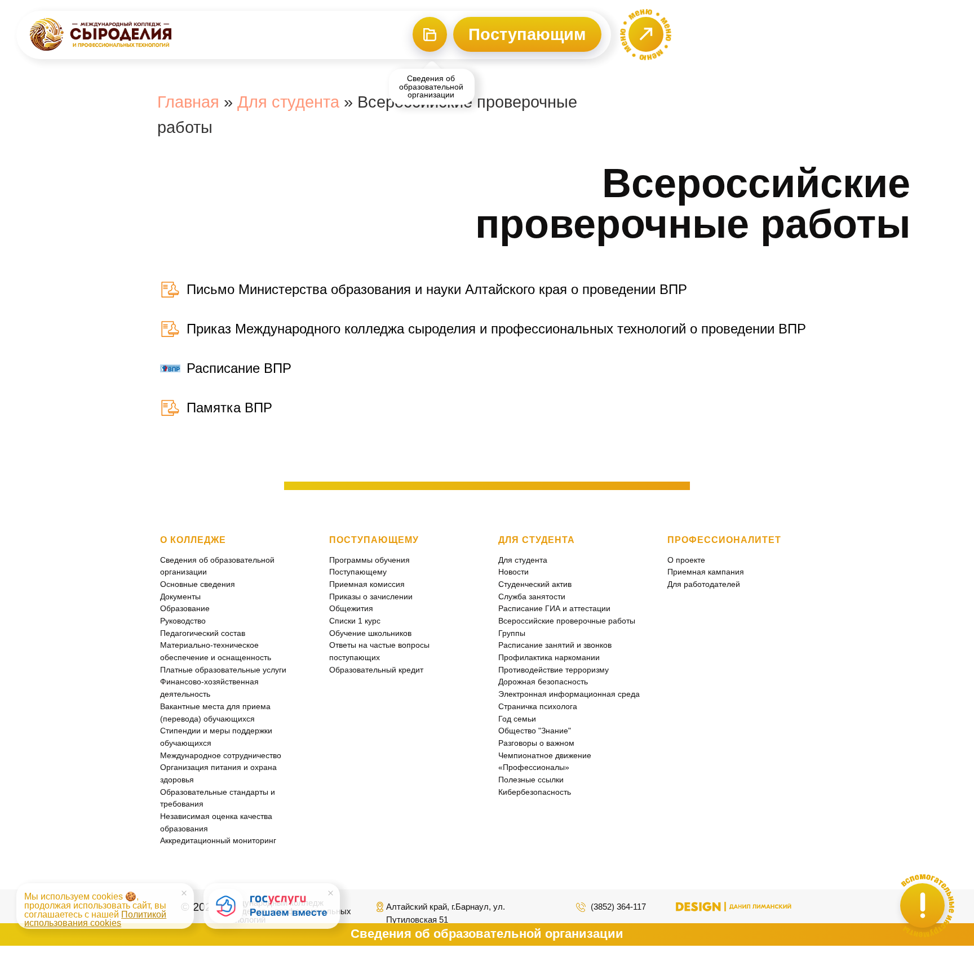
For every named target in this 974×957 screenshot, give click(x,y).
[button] (645, 34)
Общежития (351, 608)
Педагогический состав (202, 633)
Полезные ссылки (531, 779)
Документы (180, 596)
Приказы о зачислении (371, 596)
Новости (513, 571)
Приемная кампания (705, 571)
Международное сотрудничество (220, 755)
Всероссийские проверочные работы (566, 620)
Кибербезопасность (534, 791)
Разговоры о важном (536, 742)
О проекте (686, 559)
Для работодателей (703, 584)
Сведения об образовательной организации (487, 934)
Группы (511, 633)
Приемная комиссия (367, 584)
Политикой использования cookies (95, 919)
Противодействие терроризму (553, 669)
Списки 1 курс (354, 620)
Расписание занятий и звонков (555, 644)
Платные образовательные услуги (223, 669)
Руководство (183, 620)
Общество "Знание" (534, 730)
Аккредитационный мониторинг (218, 840)
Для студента (288, 102)
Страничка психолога (537, 706)
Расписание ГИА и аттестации (554, 608)
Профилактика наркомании (549, 657)
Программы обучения (369, 559)
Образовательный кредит (376, 669)
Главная (188, 102)
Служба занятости (531, 596)
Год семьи (517, 718)
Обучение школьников (370, 633)
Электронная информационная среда (569, 693)
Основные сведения (197, 584)
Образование (185, 608)
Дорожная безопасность (543, 681)
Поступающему (358, 571)
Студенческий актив (535, 584)
